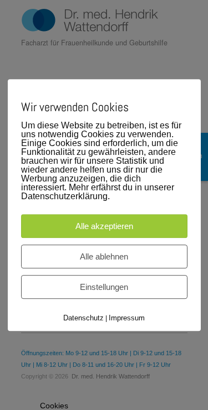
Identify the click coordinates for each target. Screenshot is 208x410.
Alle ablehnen (104, 256)
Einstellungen (104, 287)
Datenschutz (83, 318)
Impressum (127, 318)
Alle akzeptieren (104, 226)
